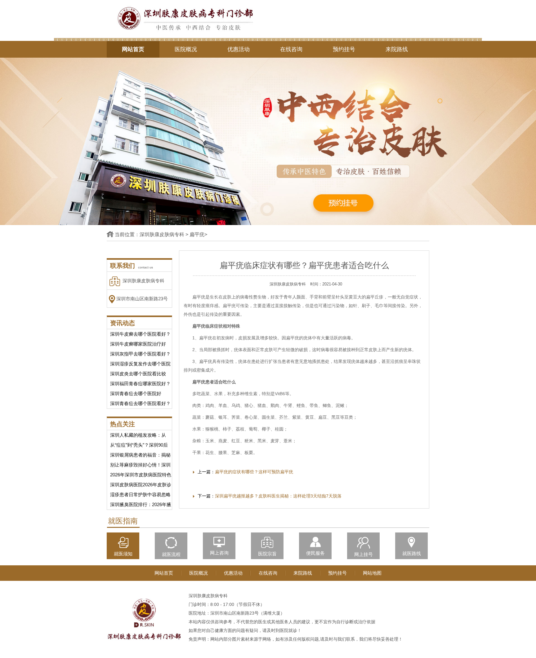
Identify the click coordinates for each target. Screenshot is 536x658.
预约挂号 (344, 49)
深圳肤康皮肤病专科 (162, 234)
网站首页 (133, 49)
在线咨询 (291, 49)
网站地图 (372, 573)
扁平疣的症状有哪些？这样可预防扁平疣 (254, 471)
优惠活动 (238, 49)
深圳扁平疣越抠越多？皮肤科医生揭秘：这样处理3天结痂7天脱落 (278, 495)
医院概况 (186, 49)
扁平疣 (197, 234)
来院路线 (397, 49)
